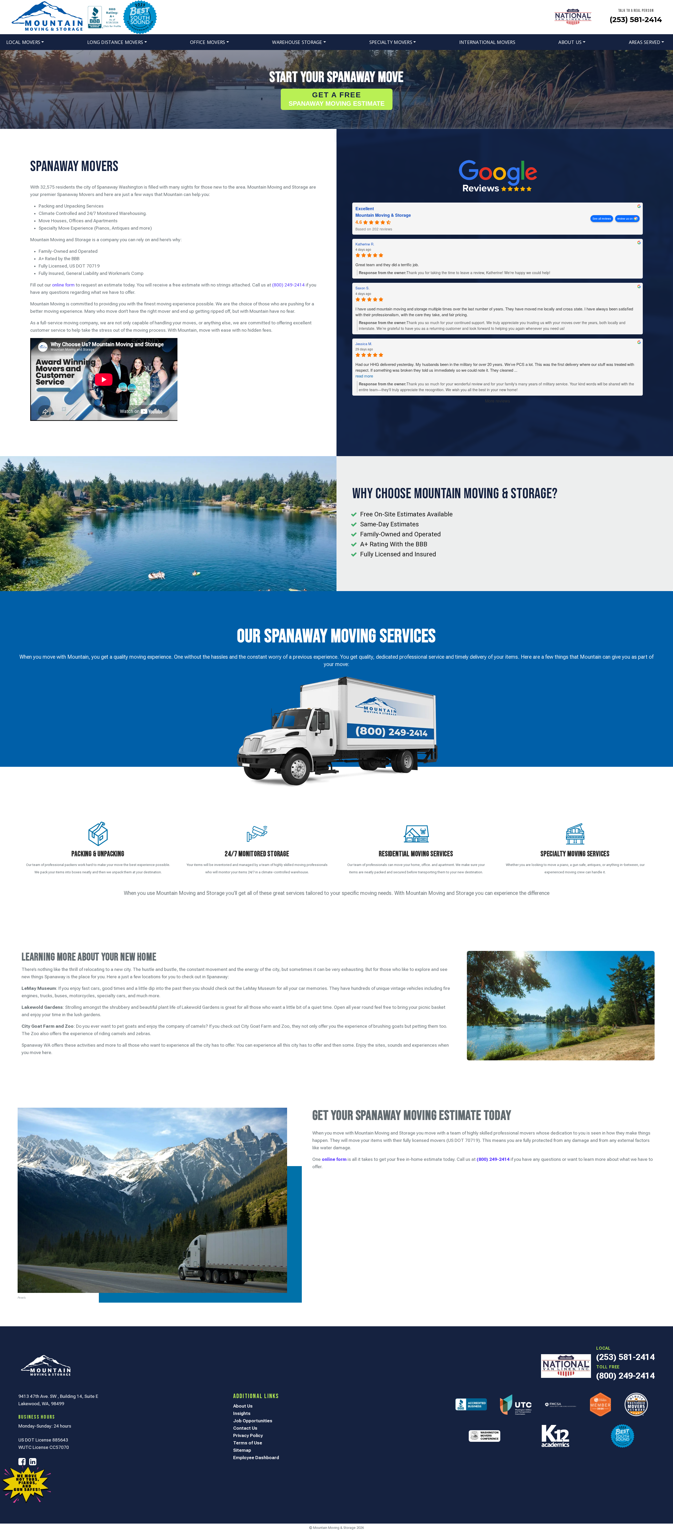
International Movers (487, 42)
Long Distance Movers (115, 42)
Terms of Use (247, 1442)
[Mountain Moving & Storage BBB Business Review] (105, 16)
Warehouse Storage (297, 42)
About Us (570, 42)
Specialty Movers (390, 42)
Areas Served (644, 42)
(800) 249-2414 (288, 285)
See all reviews (602, 218)
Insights (242, 1413)
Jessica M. (363, 344)
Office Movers (207, 42)
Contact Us (245, 1428)
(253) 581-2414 (636, 19)
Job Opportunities (252, 1420)
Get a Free (337, 99)
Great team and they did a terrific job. (387, 264)
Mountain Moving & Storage (383, 215)
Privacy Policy (248, 1435)
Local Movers (23, 42)
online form (63, 285)
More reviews (497, 401)
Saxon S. (362, 288)
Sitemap (242, 1450)
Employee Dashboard (256, 1457)
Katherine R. (364, 244)
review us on (625, 218)
